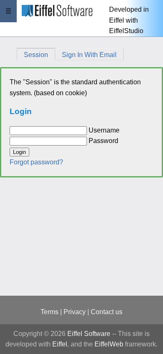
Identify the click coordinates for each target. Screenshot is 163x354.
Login (19, 152)
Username (104, 130)
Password (103, 140)
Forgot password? (36, 162)
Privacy (75, 311)
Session (36, 54)
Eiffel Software (88, 333)
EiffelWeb (108, 344)
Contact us (106, 311)
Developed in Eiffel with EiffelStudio (129, 20)
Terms (50, 311)
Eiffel (59, 344)
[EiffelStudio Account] (50, 18)
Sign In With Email (89, 54)
